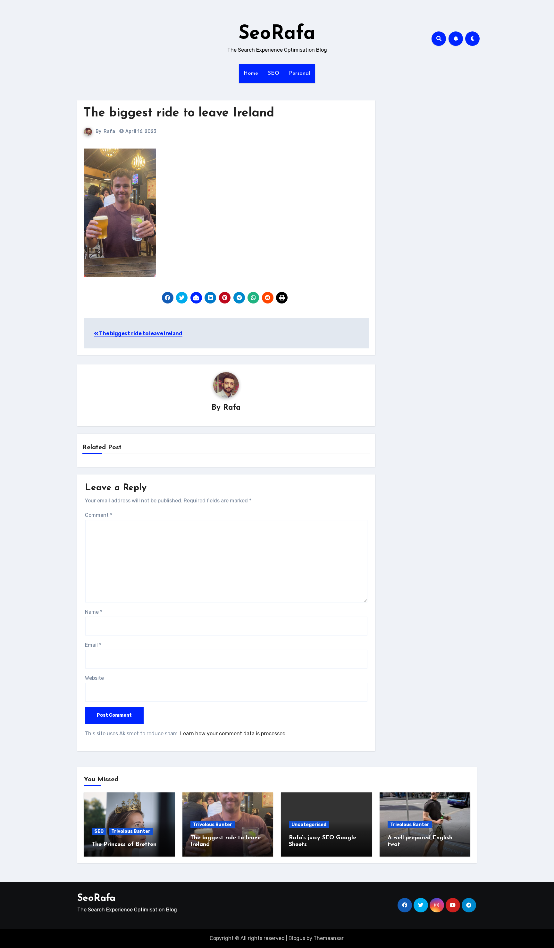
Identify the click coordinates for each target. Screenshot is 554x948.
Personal (299, 73)
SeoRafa (277, 34)
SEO (274, 73)
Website (94, 678)
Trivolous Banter (130, 831)
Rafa (109, 131)
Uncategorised (308, 824)
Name (93, 612)
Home (251, 73)
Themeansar (328, 938)
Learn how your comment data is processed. (233, 733)
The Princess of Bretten (124, 845)
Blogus (297, 938)
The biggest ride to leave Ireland (179, 113)
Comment (98, 515)
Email (93, 645)
